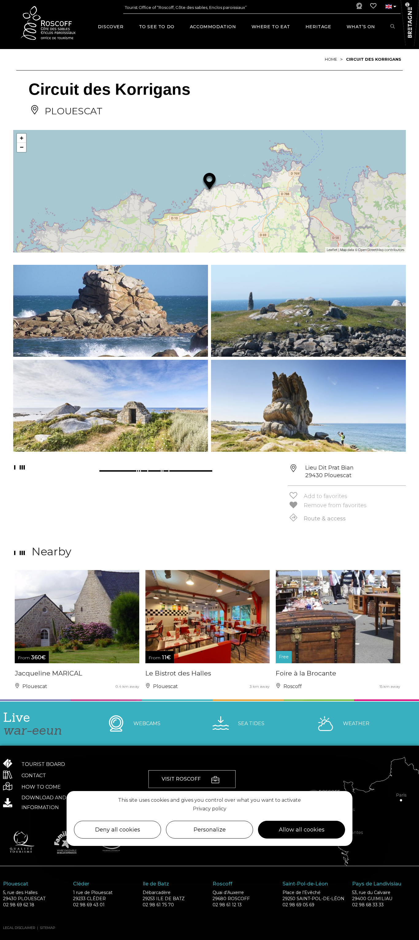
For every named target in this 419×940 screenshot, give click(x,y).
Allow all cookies (302, 829)
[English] (388, 6)
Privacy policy (209, 809)
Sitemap (47, 928)
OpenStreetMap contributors (381, 250)
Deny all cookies (117, 829)
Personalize (210, 829)
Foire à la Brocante (306, 673)
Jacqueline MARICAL (48, 673)
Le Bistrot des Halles (178, 673)
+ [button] (22, 138)
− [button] (22, 147)
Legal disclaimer (19, 928)
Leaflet (332, 250)
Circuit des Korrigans (373, 59)
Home (331, 59)
